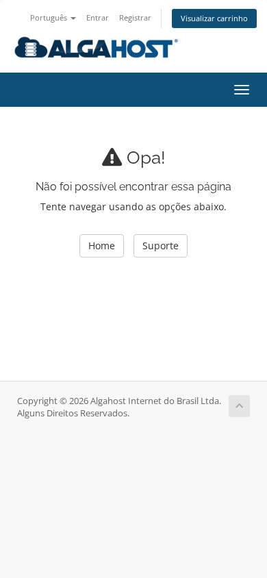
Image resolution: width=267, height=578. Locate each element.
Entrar (97, 17)
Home (101, 245)
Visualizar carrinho (214, 18)
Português (49, 17)
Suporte (160, 245)
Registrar (135, 17)
